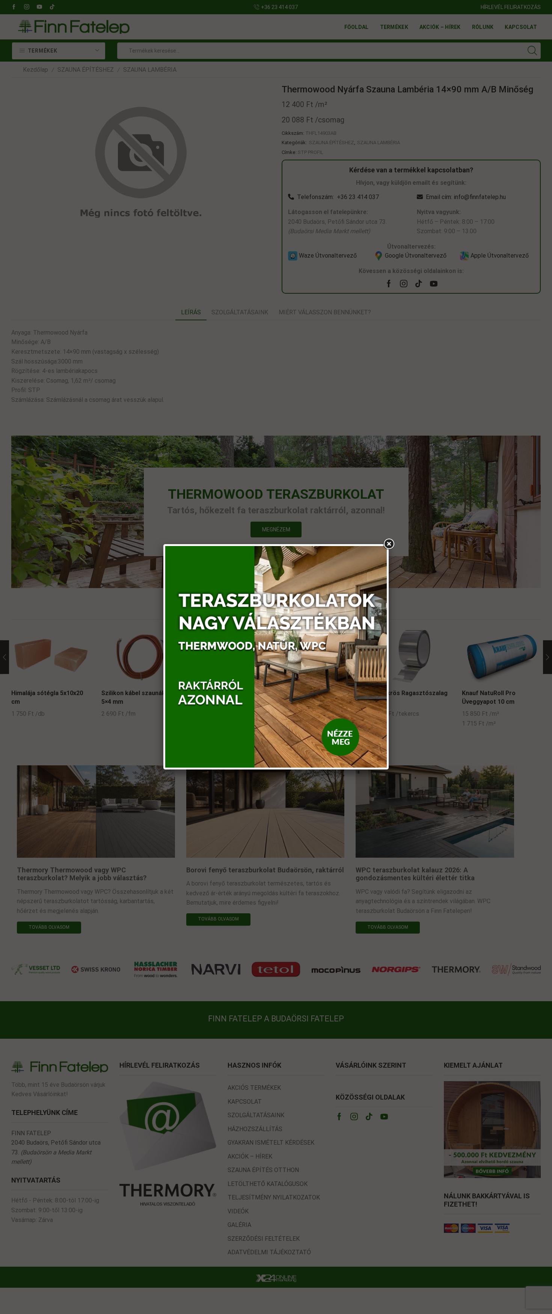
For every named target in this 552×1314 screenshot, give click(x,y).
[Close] (388, 544)
